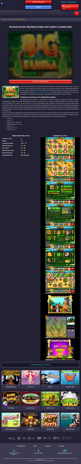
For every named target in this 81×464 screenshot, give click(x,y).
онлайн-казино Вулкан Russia (42, 92)
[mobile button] (77, 13)
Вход (38, 7)
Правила (48, 446)
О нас (35, 446)
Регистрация (38, 2)
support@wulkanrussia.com (65, 453)
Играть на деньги (40, 81)
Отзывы (61, 446)
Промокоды (21, 446)
